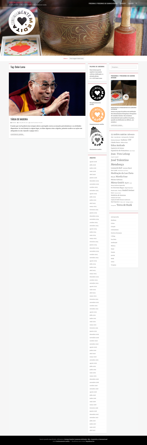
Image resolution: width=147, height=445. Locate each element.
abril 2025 (93, 203)
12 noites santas (119, 134)
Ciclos (113, 223)
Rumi (112, 193)
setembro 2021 (94, 309)
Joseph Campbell (115, 157)
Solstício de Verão (116, 197)
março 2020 (93, 357)
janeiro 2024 (93, 245)
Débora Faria (124, 142)
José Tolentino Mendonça (120, 162)
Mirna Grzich (117, 182)
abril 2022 (93, 293)
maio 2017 (93, 427)
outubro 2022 (94, 280)
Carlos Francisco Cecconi (36, 122)
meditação (114, 242)
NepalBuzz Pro (90, 441)
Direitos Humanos (116, 233)
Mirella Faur (122, 176)
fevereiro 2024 (94, 241)
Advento (131, 134)
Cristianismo (115, 230)
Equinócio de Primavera (120, 151)
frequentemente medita (97, 124)
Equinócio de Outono (117, 148)
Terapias (113, 265)
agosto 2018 (93, 392)
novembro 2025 (94, 184)
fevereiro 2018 (94, 408)
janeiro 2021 (93, 331)
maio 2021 (93, 321)
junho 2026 (93, 168)
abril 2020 (93, 353)
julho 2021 (93, 315)
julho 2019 (93, 366)
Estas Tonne (132, 150)
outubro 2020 (94, 341)
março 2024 (93, 238)
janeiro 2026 (93, 177)
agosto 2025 (93, 193)
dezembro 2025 (94, 181)
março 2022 (93, 296)
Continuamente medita (20, 2)
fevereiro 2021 (94, 328)
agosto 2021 (93, 312)
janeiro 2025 (93, 213)
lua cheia (113, 239)
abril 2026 (93, 174)
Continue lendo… (17, 134)
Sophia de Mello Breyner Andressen (120, 199)
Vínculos (123, 3)
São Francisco (115, 202)
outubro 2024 (94, 222)
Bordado (131, 137)
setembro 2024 (94, 225)
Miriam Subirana (116, 179)
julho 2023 (93, 264)
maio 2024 (93, 235)
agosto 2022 (93, 286)
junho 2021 (93, 318)
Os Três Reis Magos (117, 188)
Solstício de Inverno (118, 195)
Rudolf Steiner (128, 190)
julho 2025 (93, 197)
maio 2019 (93, 373)
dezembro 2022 (94, 277)
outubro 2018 (93, 385)
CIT (129, 140)
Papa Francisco (129, 188)
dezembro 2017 (94, 414)
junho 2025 (93, 200)
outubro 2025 (94, 187)
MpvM (127, 183)
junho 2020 (93, 350)
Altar (112, 137)
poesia (113, 255)
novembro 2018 (94, 382)
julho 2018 (93, 395)
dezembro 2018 (94, 379)
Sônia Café (122, 202)
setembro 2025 (94, 190)
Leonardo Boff (116, 168)
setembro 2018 (94, 389)
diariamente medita (95, 149)
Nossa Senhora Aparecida (118, 185)
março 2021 (93, 325)
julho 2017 (93, 421)
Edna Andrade (118, 145)
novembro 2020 (94, 337)
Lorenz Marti (127, 168)
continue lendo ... (117, 125)
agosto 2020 (93, 347)
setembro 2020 (94, 344)
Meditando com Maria (123, 170)
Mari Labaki (114, 170)
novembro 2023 (94, 251)
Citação (113, 226)
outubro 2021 (93, 305)
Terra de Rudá (124, 205)
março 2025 (93, 206)
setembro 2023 (94, 257)
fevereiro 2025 (94, 209)
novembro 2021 (94, 302)
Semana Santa (118, 193)
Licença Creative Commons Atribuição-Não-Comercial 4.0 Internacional (85, 439)
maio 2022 (93, 289)
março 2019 (93, 376)
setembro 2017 (94, 417)
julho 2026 (93, 165)
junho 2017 (93, 424)
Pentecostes (114, 190)
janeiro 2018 (93, 411)
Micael (113, 177)
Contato (130, 3)
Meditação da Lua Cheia (122, 173)
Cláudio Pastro (115, 142)
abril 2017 (92, 430)
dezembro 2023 (94, 248)
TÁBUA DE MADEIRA (19, 119)
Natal (130, 183)
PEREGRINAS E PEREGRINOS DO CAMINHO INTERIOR (103, 3)
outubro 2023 (94, 254)
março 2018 (93, 405)
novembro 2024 (94, 219)
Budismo (14, 122)
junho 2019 (93, 369)
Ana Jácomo (117, 137)
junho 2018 (93, 398)
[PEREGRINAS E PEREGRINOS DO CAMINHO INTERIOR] (123, 92)
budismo (124, 140)
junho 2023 (93, 267)
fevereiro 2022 (94, 299)
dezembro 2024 (94, 216)
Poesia (120, 190)
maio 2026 (93, 171)
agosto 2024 (93, 229)
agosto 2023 (93, 261)
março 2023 (93, 273)
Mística (113, 246)
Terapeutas (113, 205)
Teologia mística (129, 202)
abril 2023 (93, 270)
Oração (113, 252)
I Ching (113, 236)
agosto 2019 (93, 363)
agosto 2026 (93, 161)
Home (66, 58)
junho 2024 (93, 232)
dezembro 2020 (94, 334)
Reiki (112, 258)
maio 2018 (93, 401)
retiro (112, 261)
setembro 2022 (94, 283)
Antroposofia (125, 137)
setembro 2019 (94, 360)
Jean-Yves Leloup (120, 154)
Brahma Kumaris (115, 140)
